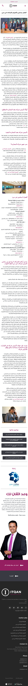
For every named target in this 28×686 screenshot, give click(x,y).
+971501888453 (19, 227)
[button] (25, 6)
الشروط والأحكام (19, 678)
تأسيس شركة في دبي (13, 172)
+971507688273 (18, 253)
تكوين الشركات (9, 37)
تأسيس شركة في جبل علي (19, 630)
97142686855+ (19, 216)
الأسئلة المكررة (22, 621)
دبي (23, 125)
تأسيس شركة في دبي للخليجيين (18, 633)
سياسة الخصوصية (9, 678)
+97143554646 (19, 242)
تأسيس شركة (12, 95)
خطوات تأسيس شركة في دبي (19, 638)
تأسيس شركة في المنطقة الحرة (18, 635)
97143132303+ (19, 205)
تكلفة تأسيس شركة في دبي (19, 627)
